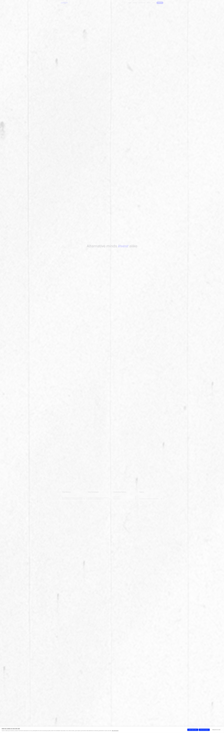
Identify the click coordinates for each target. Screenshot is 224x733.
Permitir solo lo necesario (204, 729)
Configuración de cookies (216, 729)
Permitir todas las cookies (193, 729)
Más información (115, 730)
